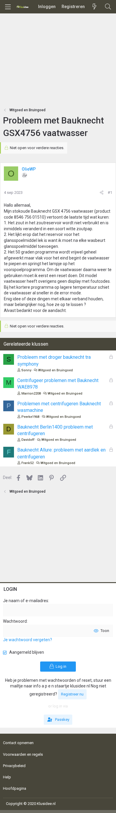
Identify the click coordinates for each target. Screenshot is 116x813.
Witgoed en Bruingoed (55, 370)
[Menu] (7, 7)
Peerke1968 (30, 417)
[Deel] (102, 192)
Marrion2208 (31, 393)
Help (7, 777)
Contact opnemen (18, 743)
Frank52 (27, 463)
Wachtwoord (15, 621)
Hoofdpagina (14, 788)
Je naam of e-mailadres (25, 600)
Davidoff (28, 440)
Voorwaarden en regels (23, 754)
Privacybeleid (14, 765)
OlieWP (29, 169)
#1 (110, 192)
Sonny (26, 370)
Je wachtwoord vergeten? (27, 639)
